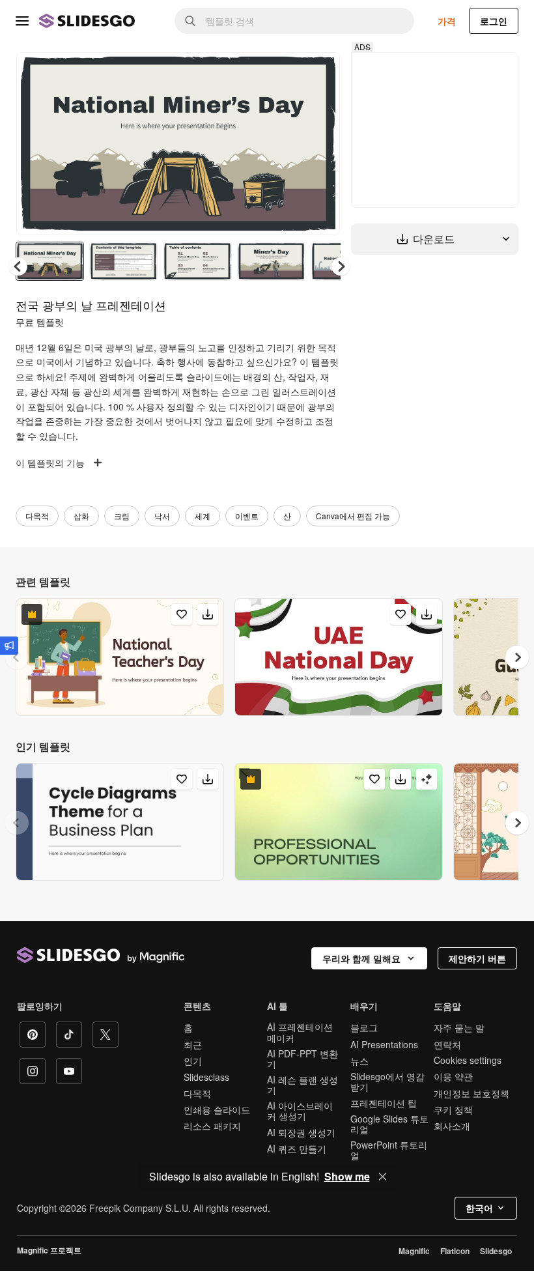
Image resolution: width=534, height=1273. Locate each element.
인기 (193, 1060)
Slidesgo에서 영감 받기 (387, 1081)
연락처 (447, 1044)
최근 (193, 1044)
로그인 (493, 20)
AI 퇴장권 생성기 (301, 1132)
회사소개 (452, 1126)
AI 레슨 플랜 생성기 (302, 1084)
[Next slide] (320, 143)
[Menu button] (22, 20)
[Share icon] (318, 73)
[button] (341, 266)
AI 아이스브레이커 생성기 (300, 1110)
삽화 (81, 515)
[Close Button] (383, 1176)
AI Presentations (384, 1044)
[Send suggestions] (9, 645)
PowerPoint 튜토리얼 (388, 1149)
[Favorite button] (284, 73)
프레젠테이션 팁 (383, 1103)
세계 (202, 515)
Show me (347, 1176)
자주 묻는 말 (459, 1027)
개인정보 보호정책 (471, 1093)
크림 (122, 515)
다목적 (37, 515)
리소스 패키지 (212, 1126)
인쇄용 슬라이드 (217, 1109)
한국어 (479, 1207)
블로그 (364, 1027)
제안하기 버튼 (477, 958)
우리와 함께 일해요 (361, 958)
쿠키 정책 (453, 1109)
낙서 (162, 515)
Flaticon (455, 1251)
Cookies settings (467, 1060)
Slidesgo (496, 1251)
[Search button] (190, 21)
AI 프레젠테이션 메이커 (300, 1032)
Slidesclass (206, 1077)
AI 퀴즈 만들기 (296, 1148)
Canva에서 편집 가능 (353, 515)
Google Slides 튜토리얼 (389, 1123)
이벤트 (247, 515)
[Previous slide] (17, 657)
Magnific (414, 1251)
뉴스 (359, 1060)
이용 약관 (453, 1076)
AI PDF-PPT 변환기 (302, 1058)
